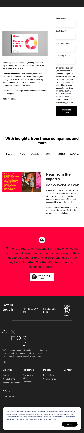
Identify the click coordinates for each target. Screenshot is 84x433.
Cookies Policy (49, 379)
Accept (69, 424)
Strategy (6, 375)
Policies (47, 369)
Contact (68, 369)
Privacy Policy (49, 375)
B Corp (6, 391)
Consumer (27, 382)
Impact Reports (8, 396)
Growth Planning (9, 379)
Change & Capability (11, 383)
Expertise (7, 369)
